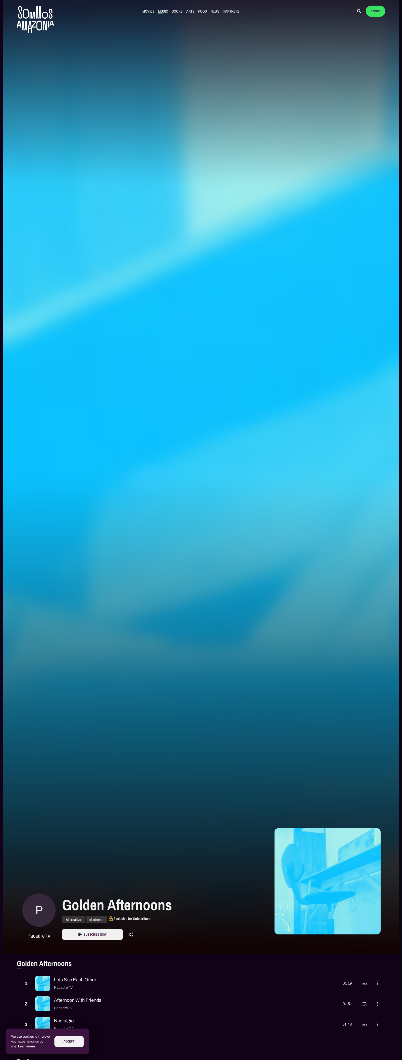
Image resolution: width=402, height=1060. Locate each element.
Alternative (73, 919)
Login (375, 11)
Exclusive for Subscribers (132, 918)
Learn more (26, 1046)
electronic (96, 919)
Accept (69, 1041)
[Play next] (364, 983)
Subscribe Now (95, 935)
